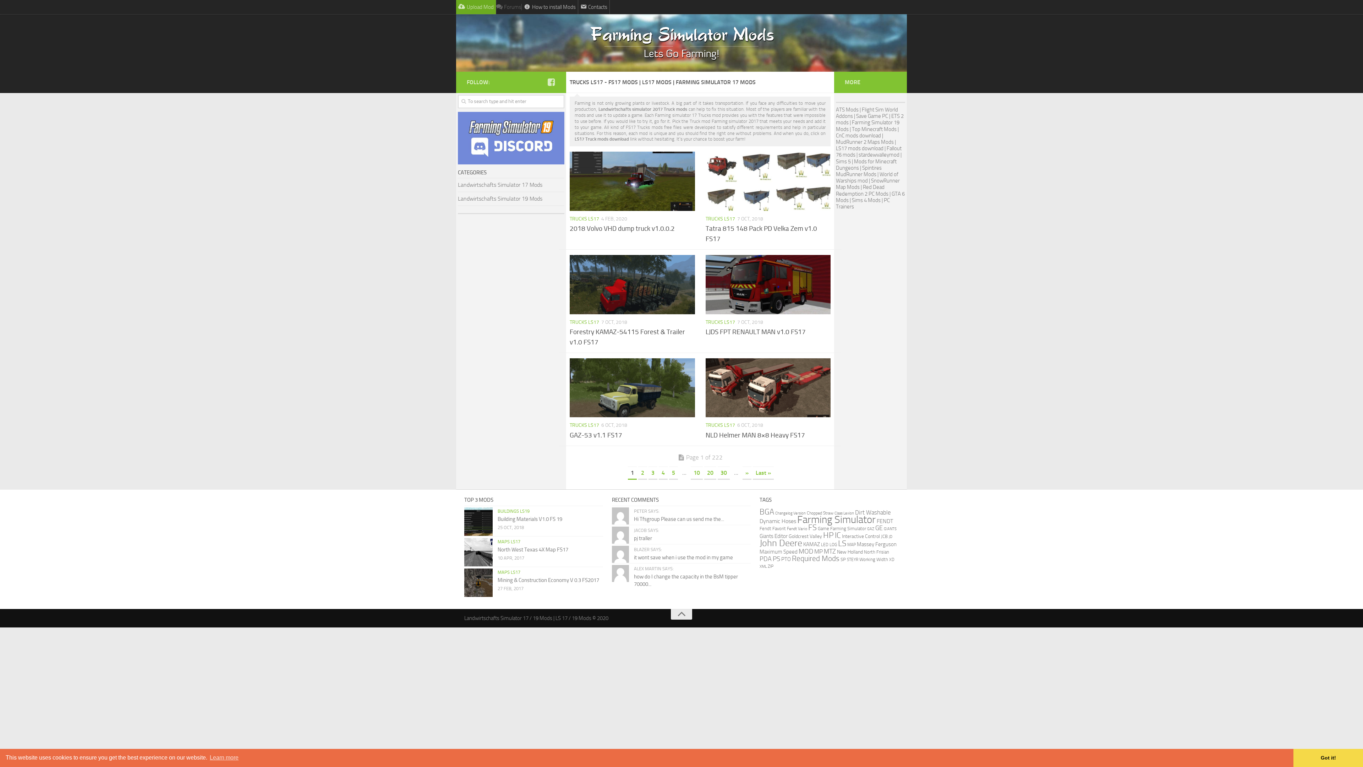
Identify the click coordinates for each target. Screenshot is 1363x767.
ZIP (770, 566)
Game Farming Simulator (842, 528)
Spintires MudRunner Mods (859, 171)
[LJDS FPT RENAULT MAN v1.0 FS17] (768, 284)
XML (763, 566)
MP (818, 551)
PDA (766, 559)
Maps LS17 (509, 541)
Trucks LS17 (584, 219)
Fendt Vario (797, 528)
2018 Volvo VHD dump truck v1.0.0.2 (622, 228)
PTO (786, 559)
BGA (767, 512)
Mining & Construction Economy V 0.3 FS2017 (548, 580)
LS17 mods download (859, 148)
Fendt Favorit (773, 528)
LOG (833, 544)
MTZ (830, 551)
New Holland (850, 552)
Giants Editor (774, 536)
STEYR (852, 559)
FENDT (885, 521)
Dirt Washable (873, 512)
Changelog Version (790, 513)
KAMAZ (811, 544)
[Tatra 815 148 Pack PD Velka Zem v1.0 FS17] (768, 181)
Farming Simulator (836, 519)
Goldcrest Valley (805, 536)
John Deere (781, 543)
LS (842, 543)
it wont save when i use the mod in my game (683, 557)
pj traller (643, 538)
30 (724, 472)
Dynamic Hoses (778, 521)
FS (812, 527)
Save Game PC (872, 116)
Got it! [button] (1328, 758)
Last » (763, 472)
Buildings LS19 (514, 511)
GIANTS (890, 529)
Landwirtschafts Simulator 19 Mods (500, 198)
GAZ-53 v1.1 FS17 (596, 435)
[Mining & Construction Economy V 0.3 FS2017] (478, 583)
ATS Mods (847, 110)
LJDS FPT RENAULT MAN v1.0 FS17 (756, 332)
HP (828, 535)
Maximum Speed (779, 552)
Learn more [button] (224, 758)
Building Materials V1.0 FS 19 (530, 519)
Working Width (873, 559)
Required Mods (815, 558)
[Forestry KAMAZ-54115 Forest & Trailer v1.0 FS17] (632, 284)
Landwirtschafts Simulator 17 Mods (500, 184)
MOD (806, 551)
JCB (884, 536)
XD (891, 559)
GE (879, 528)
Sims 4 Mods (866, 200)
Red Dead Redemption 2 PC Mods (862, 190)
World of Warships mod (867, 177)
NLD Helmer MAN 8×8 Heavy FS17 (755, 435)
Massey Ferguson (877, 544)
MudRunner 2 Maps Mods (865, 142)
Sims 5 (843, 161)
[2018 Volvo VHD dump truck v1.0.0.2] (632, 181)
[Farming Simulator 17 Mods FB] (551, 82)
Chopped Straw (820, 513)
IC (838, 535)
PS (776, 559)
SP (843, 559)
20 (710, 472)
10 (697, 472)
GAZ (870, 528)
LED (824, 544)
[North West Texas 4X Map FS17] (478, 552)
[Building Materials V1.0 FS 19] (478, 521)
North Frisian (876, 552)
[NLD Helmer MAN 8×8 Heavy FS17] (768, 387)
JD (890, 536)
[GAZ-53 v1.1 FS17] (632, 387)
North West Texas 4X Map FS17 (533, 549)
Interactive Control (861, 536)
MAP (851, 544)
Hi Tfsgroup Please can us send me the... (679, 519)
